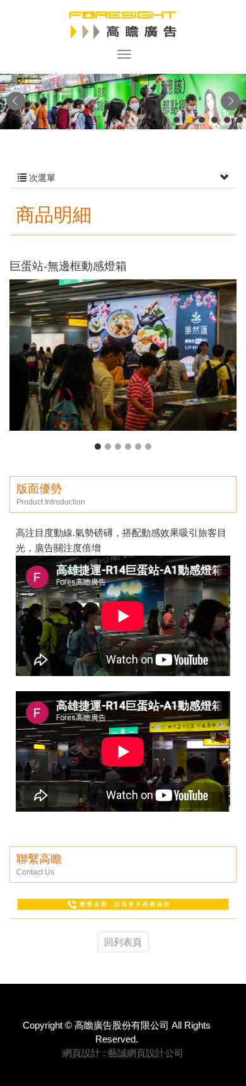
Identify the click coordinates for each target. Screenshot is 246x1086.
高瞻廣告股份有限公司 (123, 25)
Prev (15, 100)
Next (230, 100)
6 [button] (148, 446)
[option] (123, 355)
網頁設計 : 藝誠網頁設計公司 (123, 1053)
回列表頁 (123, 942)
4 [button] (128, 446)
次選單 (41, 178)
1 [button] (98, 446)
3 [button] (118, 446)
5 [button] (138, 446)
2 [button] (108, 446)
